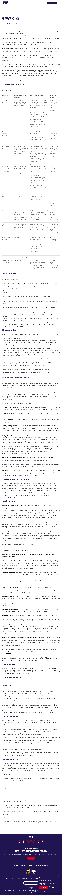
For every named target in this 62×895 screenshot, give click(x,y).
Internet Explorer (21, 453)
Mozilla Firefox (11, 453)
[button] (49, 891)
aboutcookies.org (31, 446)
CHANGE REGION (30, 883)
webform (19, 548)
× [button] (58, 876)
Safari (31, 453)
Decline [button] (54, 887)
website (5, 814)
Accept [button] (44, 887)
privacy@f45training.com (33, 518)
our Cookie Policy (43, 884)
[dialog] (49, 884)
